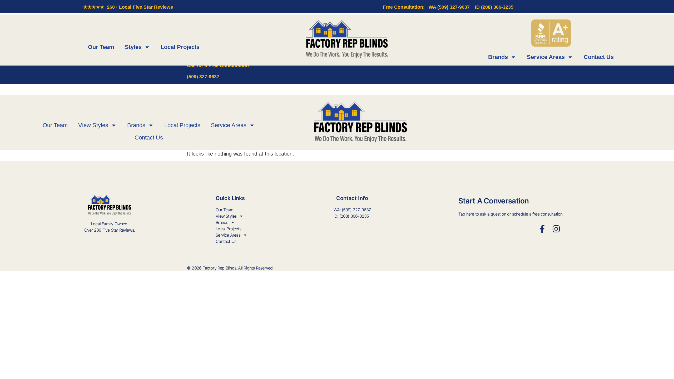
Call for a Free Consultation (218, 65)
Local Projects (180, 47)
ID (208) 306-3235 (494, 7)
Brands (498, 57)
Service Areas (546, 57)
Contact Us (599, 57)
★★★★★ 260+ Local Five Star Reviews (128, 7)
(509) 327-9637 (203, 76)
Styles (133, 47)
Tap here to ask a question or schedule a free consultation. (510, 214)
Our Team (101, 47)
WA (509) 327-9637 (449, 7)
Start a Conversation (493, 200)
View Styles (93, 125)
